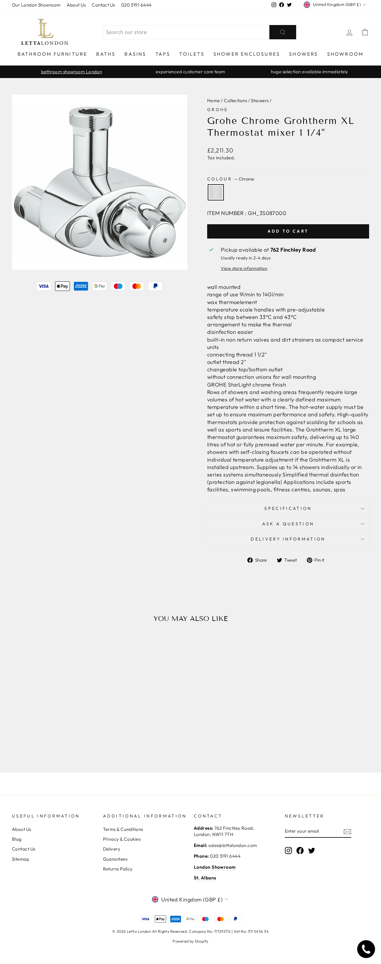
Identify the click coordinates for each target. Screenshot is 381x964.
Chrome (215, 192)
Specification (288, 508)
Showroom (345, 54)
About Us (76, 5)
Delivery (112, 849)
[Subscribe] (347, 831)
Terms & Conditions (123, 829)
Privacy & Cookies (122, 839)
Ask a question (288, 524)
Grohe (217, 109)
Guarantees (115, 859)
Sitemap (20, 859)
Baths (105, 54)
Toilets (191, 54)
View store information (244, 268)
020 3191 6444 (136, 5)
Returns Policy (118, 869)
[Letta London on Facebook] (300, 850)
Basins (135, 54)
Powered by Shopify (190, 941)
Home (213, 100)
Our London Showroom (36, 5)
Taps (163, 54)
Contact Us (103, 5)
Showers (303, 54)
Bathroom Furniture (53, 54)
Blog (17, 839)
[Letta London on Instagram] (288, 850)
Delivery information (288, 539)
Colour (230, 179)
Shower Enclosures (246, 54)
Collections (235, 100)
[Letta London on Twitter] (311, 850)
